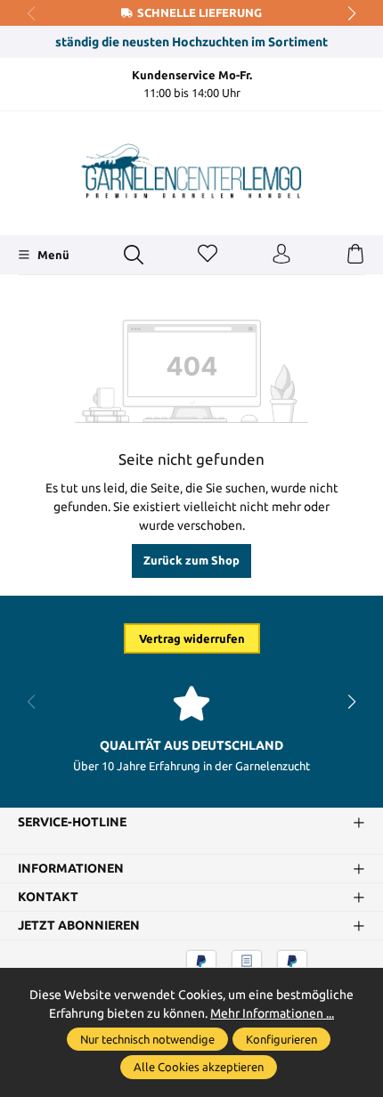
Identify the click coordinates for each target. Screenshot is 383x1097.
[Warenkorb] (355, 254)
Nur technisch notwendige (147, 1039)
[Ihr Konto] (281, 254)
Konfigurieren (281, 1039)
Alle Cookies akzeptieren (199, 1066)
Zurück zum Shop (191, 560)
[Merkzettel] (207, 254)
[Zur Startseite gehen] (191, 170)
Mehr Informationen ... (272, 1013)
